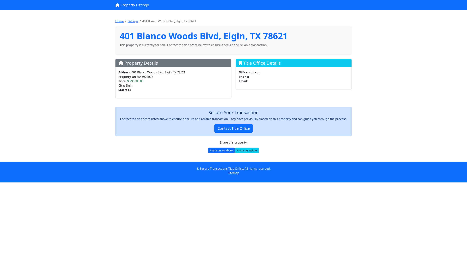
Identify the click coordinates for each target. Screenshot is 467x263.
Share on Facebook (221, 150)
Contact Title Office (233, 128)
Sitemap (233, 173)
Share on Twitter (247, 150)
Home (119, 21)
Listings (133, 21)
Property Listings (134, 5)
